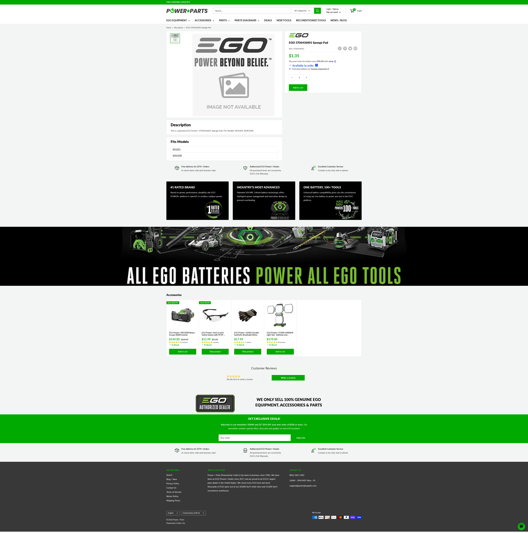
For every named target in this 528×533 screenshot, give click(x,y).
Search (169, 475)
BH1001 (177, 149)
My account (332, 12)
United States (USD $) (191, 513)
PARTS (223, 20)
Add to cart (298, 87)
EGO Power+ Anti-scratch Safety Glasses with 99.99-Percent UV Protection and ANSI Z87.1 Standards (213, 333)
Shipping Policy (173, 500)
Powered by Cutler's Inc (175, 523)
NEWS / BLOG (339, 20)
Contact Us (171, 487)
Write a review (288, 377)
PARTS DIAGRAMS (245, 20)
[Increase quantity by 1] (306, 77)
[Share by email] (355, 48)
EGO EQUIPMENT (176, 20)
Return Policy (172, 496)
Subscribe (300, 438)
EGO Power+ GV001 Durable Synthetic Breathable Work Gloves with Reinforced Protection (246, 333)
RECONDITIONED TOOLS (311, 20)
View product (215, 351)
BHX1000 (177, 155)
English (171, 513)
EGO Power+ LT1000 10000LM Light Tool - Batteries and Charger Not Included (280, 333)
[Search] (317, 11)
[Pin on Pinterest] (345, 48)
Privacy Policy (172, 483)
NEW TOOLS (284, 20)
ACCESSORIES (203, 20)
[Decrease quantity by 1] (292, 77)
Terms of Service (173, 492)
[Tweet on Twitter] (350, 48)
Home (168, 27)
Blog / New (171, 479)
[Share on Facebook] (340, 48)
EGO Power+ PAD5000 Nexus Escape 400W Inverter (182, 333)
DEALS (268, 20)
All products (178, 27)
